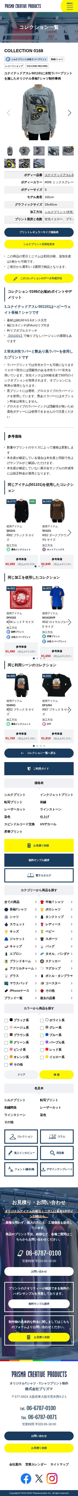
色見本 (39, 1088)
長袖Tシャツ (57, 59)
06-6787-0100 (43, 1253)
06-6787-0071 (42, 1417)
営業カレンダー (36, 1464)
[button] (70, 113)
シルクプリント (15, 794)
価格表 (39, 783)
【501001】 (15, 335)
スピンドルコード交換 (19, 824)
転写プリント (13, 802)
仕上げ (44, 816)
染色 (7, 816)
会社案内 (15, 1464)
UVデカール (48, 824)
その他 (8, 1122)
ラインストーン (50, 809)
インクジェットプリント (56, 794)
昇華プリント (13, 831)
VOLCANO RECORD (37, 66)
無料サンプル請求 (39, 1303)
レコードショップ (14, 66)
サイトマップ (59, 1464)
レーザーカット (15, 809)
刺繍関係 (10, 1107)
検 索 (57, 1074)
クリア (21, 1074)
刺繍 (43, 802)
